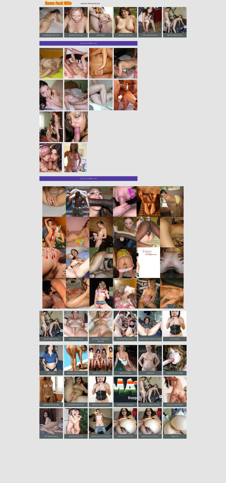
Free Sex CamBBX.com (88, 43)
